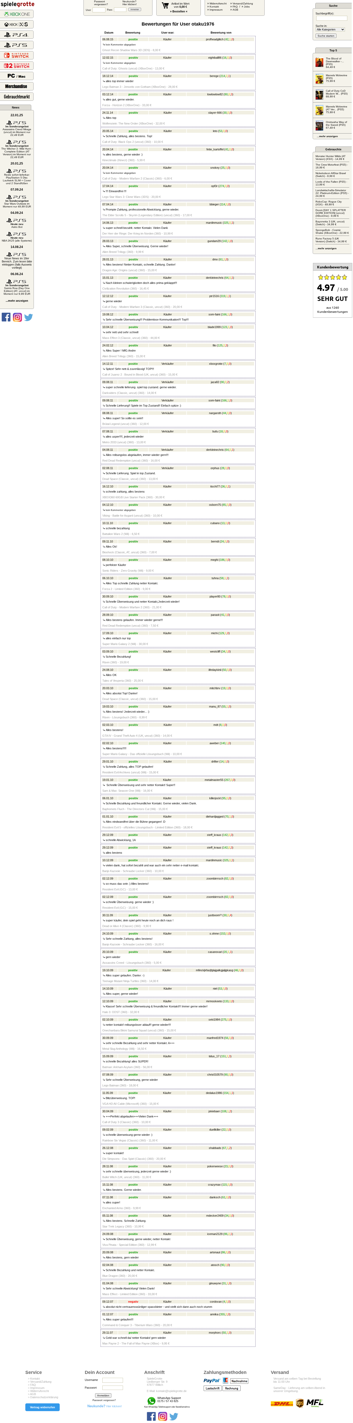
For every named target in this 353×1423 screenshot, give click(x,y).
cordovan (216, 1301)
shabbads (215, 1147)
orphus (215, 468)
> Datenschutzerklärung (43, 1397)
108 (224, 1111)
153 (223, 933)
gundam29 (214, 241)
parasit (215, 614)
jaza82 (215, 382)
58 (222, 578)
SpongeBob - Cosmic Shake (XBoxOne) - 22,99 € (332, 231)
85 (224, 504)
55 (224, 706)
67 (224, 1147)
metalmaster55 (214, 779)
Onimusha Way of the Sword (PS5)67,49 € (336, 125)
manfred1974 (215, 1037)
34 (223, 651)
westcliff (215, 651)
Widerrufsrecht (218, 3)
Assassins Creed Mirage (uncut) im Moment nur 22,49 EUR (17, 130)
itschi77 (215, 486)
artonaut (215, 1252)
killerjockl (215, 798)
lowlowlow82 (215, 94)
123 (224, 327)
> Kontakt (34, 1378)
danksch (215, 1197)
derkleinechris (215, 277)
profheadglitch (215, 39)
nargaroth (215, 413)
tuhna (215, 578)
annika (214, 1314)
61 (221, 259)
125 (220, 345)
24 (222, 541)
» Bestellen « (178, 11)
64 (226, 277)
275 (224, 1019)
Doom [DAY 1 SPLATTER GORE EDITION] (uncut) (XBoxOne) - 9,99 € (331, 213)
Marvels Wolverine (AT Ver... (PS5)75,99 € (336, 109)
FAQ (235, 6)
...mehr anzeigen (17, 300)
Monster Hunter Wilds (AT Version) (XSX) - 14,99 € (331, 157)
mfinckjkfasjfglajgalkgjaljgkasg (214, 970)
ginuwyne (215, 1283)
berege (214, 75)
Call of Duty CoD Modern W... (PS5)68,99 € (337, 93)
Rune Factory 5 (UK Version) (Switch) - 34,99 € (331, 240)
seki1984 (214, 1019)
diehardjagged (215, 816)
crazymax (214, 1184)
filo (214, 345)
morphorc (215, 1332)
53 (220, 131)
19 (223, 688)
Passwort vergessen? (104, 1400)
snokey (215, 167)
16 (224, 57)
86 (225, 1233)
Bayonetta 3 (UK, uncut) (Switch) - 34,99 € (330, 223)
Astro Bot (17, 225)
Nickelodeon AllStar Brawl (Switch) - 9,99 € (331, 174)
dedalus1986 (214, 1092)
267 (227, 779)
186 (222, 559)
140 (223, 743)
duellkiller (215, 1129)
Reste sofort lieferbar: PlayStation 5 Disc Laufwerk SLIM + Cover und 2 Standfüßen (17, 179)
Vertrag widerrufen (42, 1407)
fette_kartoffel (215, 149)
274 (221, 186)
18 (221, 431)
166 (224, 314)
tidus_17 (214, 1056)
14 (222, 761)
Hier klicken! (104, 1406)
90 (222, 382)
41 (226, 149)
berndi (215, 541)
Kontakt (214, 6)
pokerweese (215, 1166)
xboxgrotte (215, 363)
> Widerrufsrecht (38, 1391)
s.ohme (214, 933)
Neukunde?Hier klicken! (129, 3)
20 (225, 951)
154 (226, 1092)
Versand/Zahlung (243, 3)
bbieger (214, 204)
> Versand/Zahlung (39, 1381)
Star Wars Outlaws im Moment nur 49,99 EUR (17, 203)
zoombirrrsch (214, 878)
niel (215, 988)
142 (224, 241)
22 (224, 1129)
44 (224, 413)
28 (222, 468)
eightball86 (214, 57)
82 (226, 878)
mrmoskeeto (214, 1001)
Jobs (247, 6)
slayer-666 (215, 112)
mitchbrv (215, 688)
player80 (215, 596)
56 (226, 1037)
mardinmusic (214, 222)
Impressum (216, 9)
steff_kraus (214, 834)
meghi (214, 559)
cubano (215, 523)
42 (226, 39)
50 (224, 669)
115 (224, 1184)
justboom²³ (215, 915)
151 (223, 1056)
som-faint (214, 314)
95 (224, 798)
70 (226, 816)
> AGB (32, 1394)
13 (223, 523)
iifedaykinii (215, 669)
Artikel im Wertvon (180, 5)
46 (236, 970)
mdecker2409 (215, 1215)
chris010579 (215, 1074)
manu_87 (215, 706)
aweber (214, 743)
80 (226, 94)
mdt (215, 724)
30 (225, 112)
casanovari (215, 951)
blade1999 (214, 327)
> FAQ (32, 1384)
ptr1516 (214, 296)
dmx (215, 259)
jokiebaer (214, 1111)
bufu (215, 431)
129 (221, 633)
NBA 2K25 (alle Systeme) (17, 239)
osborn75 (215, 504)
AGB (235, 9)
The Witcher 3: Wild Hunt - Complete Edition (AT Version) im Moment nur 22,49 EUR (16, 151)
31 (224, 1283)
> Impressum (36, 1387)
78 (223, 596)
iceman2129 (214, 1233)
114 (223, 204)
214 (222, 75)
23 (226, 1166)
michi (214, 633)
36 (223, 486)
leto (215, 131)
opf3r (214, 186)
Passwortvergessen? (101, 3)
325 (226, 222)
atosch (215, 1264)
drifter (215, 761)
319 (223, 296)
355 (222, 1314)
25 (223, 167)
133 (226, 1001)
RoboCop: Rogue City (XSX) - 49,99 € (329, 203)
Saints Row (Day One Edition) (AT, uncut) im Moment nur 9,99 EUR (17, 289)
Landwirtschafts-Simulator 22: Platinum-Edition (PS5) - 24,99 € (332, 193)
